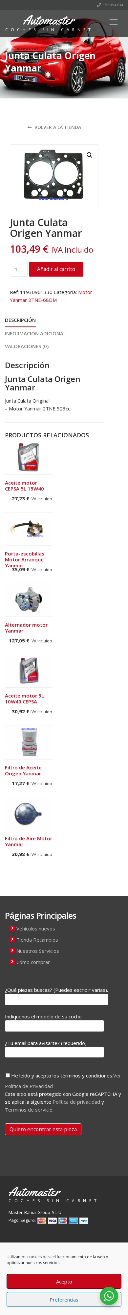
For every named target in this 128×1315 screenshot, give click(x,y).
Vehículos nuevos (35, 928)
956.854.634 (112, 5)
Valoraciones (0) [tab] (27, 346)
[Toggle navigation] (113, 22)
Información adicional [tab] (35, 333)
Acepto (64, 1281)
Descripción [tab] (20, 320)
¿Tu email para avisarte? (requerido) (46, 1043)
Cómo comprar (33, 962)
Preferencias (64, 1299)
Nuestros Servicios (37, 951)
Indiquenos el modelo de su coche (43, 1016)
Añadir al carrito (56, 269)
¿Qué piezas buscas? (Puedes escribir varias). (56, 990)
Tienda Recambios (37, 939)
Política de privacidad (76, 1101)
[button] (90, 155)
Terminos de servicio (29, 1109)
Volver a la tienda (57, 127)
